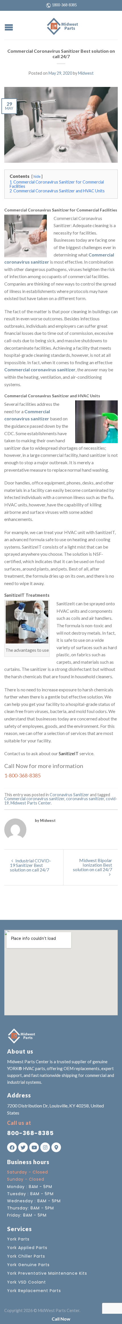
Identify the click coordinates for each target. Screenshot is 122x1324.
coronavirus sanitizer (85, 798)
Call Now (61, 1318)
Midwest (86, 73)
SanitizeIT (69, 753)
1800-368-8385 (64, 5)
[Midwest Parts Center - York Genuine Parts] (62, 25)
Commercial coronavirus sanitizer (34, 798)
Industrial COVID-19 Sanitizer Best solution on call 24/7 (30, 865)
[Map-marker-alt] (56, 1147)
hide (37, 176)
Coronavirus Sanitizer (69, 794)
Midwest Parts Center (30, 802)
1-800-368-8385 (22, 775)
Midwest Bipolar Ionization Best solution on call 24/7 (92, 864)
